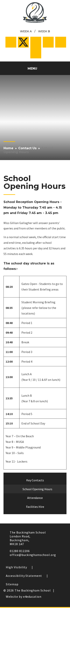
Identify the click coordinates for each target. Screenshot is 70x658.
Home (8, 148)
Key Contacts (35, 480)
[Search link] (35, 53)
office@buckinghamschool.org (33, 555)
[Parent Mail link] (48, 42)
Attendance (35, 498)
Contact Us (27, 148)
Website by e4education (23, 596)
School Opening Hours (28, 150)
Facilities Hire (35, 507)
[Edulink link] (60, 42)
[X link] (23, 42)
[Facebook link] (10, 42)
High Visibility (16, 567)
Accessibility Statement (24, 576)
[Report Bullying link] (35, 42)
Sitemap (12, 584)
